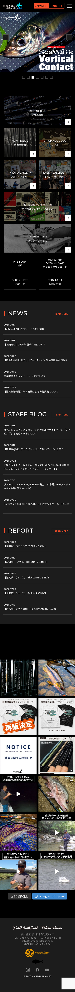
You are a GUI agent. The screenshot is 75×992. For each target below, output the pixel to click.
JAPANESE (41, 6)
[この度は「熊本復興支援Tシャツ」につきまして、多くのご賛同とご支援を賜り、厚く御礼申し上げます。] (18, 716)
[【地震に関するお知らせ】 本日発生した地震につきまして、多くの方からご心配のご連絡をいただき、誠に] (18, 755)
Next (69, 37)
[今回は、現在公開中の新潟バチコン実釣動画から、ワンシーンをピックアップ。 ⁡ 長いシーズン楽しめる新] (18, 794)
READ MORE (61, 314)
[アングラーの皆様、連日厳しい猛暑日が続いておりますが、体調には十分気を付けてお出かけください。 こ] (56, 755)
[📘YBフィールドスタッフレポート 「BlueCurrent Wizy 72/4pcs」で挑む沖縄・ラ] (56, 794)
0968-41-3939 (28, 937)
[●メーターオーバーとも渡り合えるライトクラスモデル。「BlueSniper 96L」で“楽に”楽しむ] (18, 678)
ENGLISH (57, 6)
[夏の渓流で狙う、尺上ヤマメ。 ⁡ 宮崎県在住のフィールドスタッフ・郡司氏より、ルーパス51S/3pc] (18, 832)
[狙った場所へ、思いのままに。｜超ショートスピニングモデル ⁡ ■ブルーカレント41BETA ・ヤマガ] (56, 832)
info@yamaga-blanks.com (37, 940)
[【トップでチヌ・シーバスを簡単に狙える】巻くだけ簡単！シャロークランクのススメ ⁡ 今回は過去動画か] (56, 871)
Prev (6, 37)
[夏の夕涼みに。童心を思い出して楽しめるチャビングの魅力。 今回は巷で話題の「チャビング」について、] (56, 678)
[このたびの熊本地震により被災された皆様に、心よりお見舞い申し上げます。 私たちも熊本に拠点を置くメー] (56, 716)
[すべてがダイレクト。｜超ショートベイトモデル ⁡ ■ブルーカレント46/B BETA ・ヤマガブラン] (18, 871)
